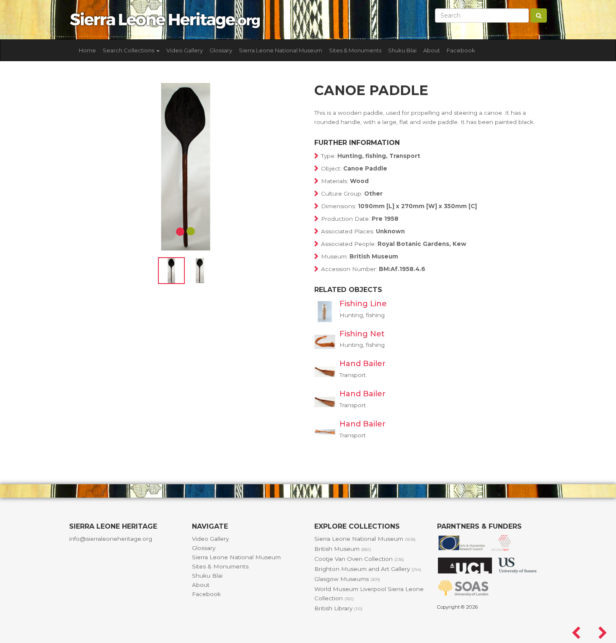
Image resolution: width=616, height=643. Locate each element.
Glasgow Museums (347, 579)
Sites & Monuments (355, 50)
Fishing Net (362, 333)
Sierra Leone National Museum (280, 50)
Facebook (461, 50)
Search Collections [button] (129, 50)
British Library (338, 608)
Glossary (221, 50)
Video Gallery (184, 50)
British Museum (342, 548)
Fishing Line (363, 303)
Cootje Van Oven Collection (359, 558)
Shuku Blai (402, 50)
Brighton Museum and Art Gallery (367, 569)
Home (87, 50)
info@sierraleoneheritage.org (110, 538)
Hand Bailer (362, 363)
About (431, 50)
